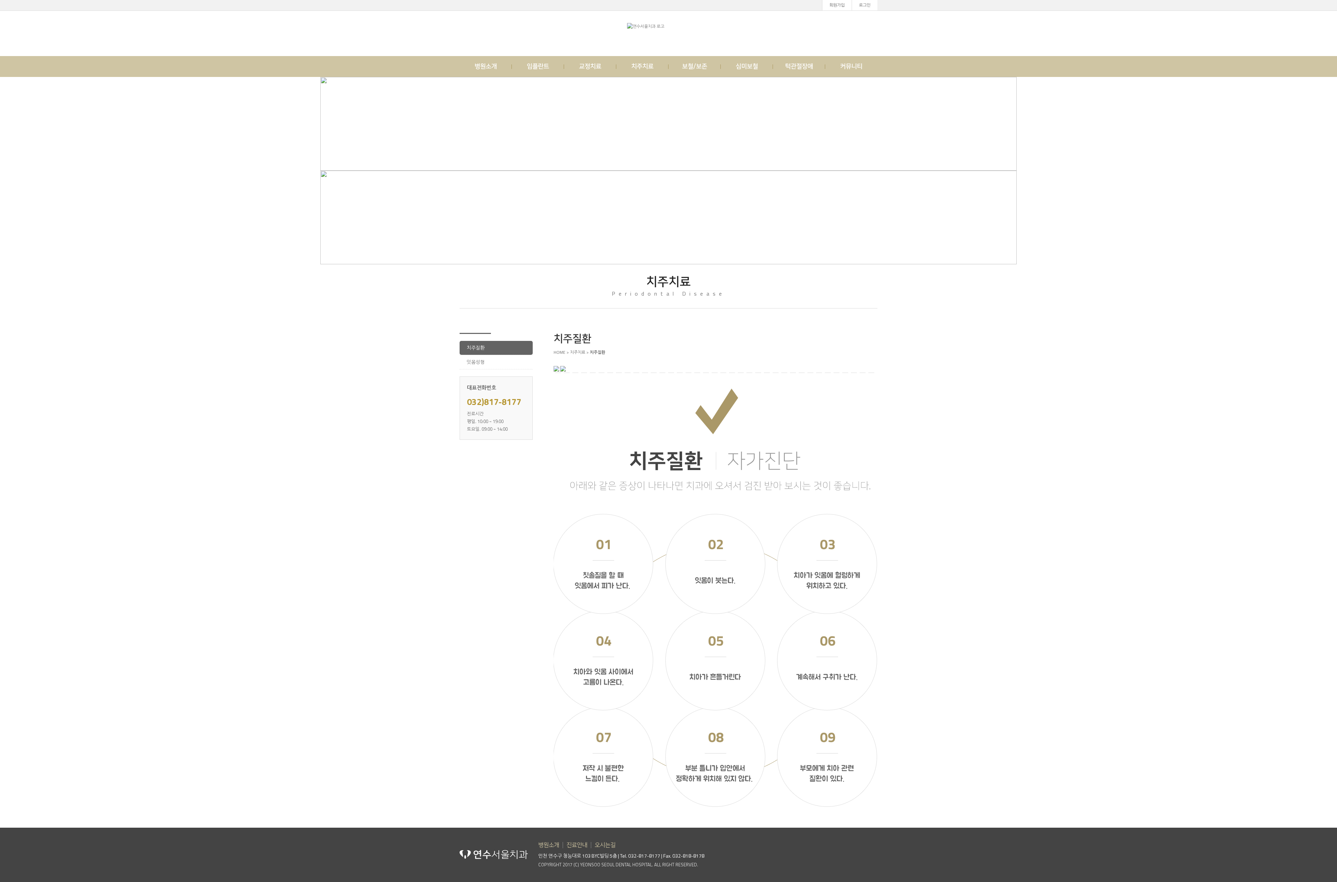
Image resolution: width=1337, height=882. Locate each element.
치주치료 (642, 66)
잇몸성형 (476, 362)
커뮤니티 (851, 66)
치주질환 (476, 347)
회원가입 (837, 5)
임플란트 (538, 66)
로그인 (864, 5)
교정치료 (590, 66)
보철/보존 (694, 66)
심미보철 (747, 66)
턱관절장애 (799, 66)
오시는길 (605, 845)
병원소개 (486, 66)
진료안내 (576, 845)
